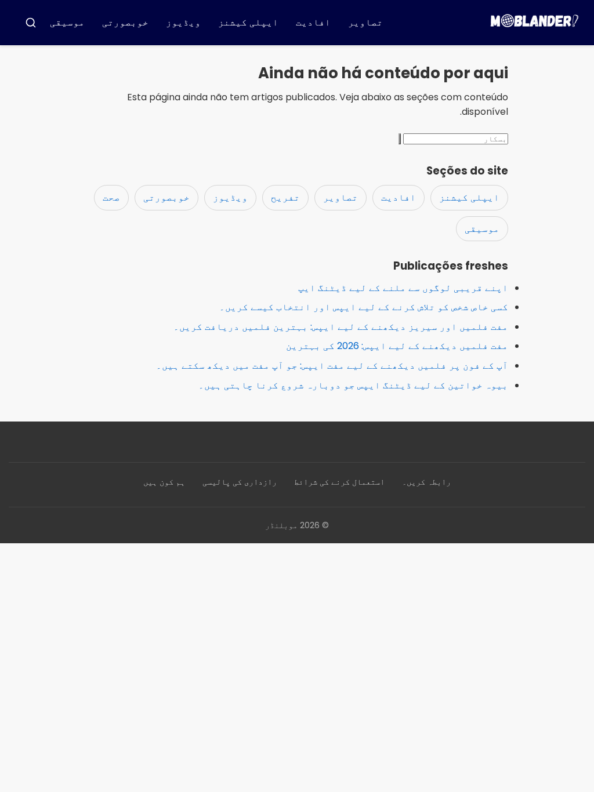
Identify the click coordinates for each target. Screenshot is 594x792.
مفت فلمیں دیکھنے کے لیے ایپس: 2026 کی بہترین (397, 346)
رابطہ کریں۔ (426, 482)
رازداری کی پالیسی (239, 482)
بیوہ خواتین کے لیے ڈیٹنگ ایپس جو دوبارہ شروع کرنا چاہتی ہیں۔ (353, 385)
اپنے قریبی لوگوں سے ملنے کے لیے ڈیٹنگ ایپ (403, 288)
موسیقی (67, 22)
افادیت (313, 22)
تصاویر (365, 22)
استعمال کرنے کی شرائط (339, 482)
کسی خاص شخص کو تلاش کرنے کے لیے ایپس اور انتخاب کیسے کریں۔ (363, 307)
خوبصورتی (125, 22)
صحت (111, 197)
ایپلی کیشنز (248, 22)
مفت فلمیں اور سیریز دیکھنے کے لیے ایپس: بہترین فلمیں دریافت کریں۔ (340, 326)
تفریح (285, 197)
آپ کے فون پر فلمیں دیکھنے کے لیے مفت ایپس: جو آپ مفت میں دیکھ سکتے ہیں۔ (332, 365)
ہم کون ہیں (164, 482)
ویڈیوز (183, 22)
